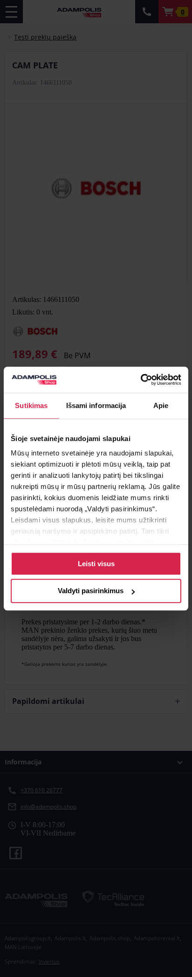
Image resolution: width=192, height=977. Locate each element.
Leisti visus (96, 564)
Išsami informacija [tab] (96, 405)
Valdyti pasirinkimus (90, 591)
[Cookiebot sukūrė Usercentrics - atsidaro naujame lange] (140, 380)
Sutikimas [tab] (31, 405)
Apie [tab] (160, 405)
